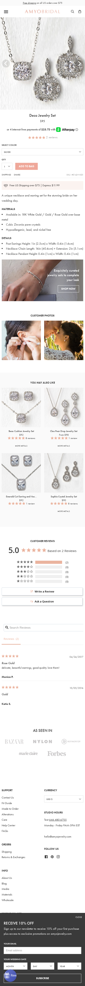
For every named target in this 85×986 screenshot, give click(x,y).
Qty (4, 159)
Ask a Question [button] (44, 601)
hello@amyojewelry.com (57, 836)
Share (17, 174)
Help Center (8, 825)
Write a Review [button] (44, 591)
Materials (7, 894)
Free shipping (29, 3)
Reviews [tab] (9, 639)
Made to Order (10, 809)
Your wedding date (15, 959)
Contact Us (8, 797)
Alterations (8, 814)
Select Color (9, 145)
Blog (4, 883)
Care (4, 820)
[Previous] (6, 63)
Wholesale (8, 900)
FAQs (5, 831)
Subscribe (42, 978)
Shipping (6, 174)
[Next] (79, 63)
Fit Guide (7, 803)
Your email (10, 944)
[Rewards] (10, 975)
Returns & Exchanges (13, 857)
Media (5, 889)
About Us (7, 878)
